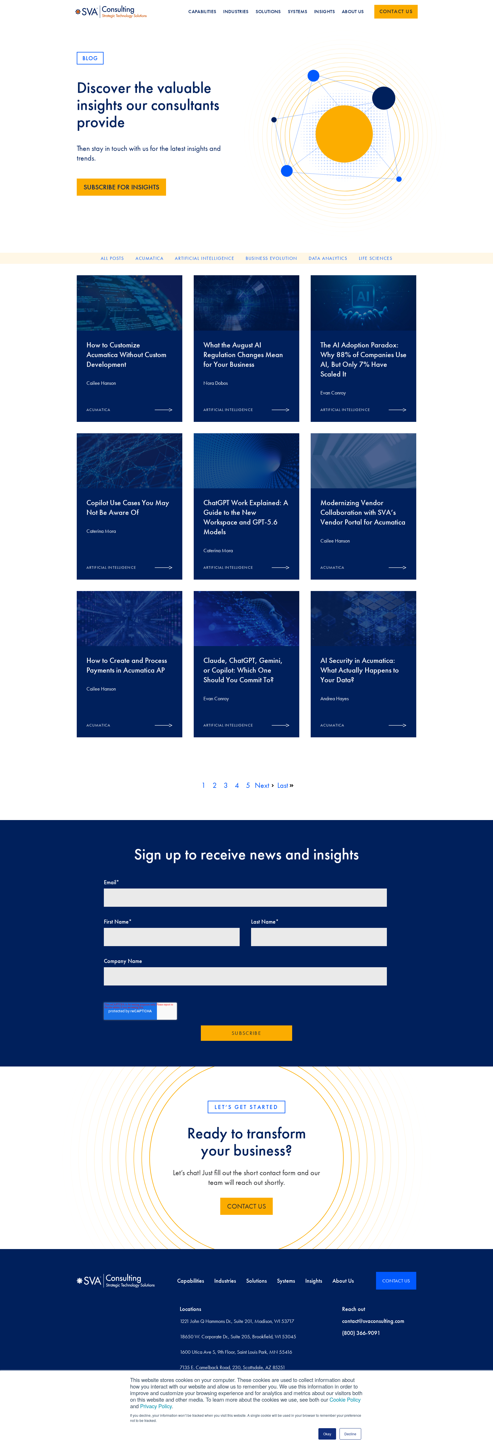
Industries (225, 1281)
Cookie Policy (345, 1399)
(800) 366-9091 (361, 1332)
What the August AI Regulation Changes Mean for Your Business (243, 355)
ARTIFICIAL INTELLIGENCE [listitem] (204, 258)
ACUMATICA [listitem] (149, 258)
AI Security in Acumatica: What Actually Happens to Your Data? (359, 670)
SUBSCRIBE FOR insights (121, 187)
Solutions (256, 1281)
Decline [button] (350, 1433)
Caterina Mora (101, 531)
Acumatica (98, 409)
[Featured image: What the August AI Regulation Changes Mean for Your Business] (246, 302)
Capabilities (190, 1281)
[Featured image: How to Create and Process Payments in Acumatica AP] (129, 618)
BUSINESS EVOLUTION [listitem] (271, 258)
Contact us (396, 11)
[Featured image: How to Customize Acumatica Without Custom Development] (129, 302)
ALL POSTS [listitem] (112, 258)
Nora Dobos (215, 383)
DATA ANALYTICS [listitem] (328, 258)
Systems (286, 1281)
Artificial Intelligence (228, 409)
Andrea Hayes (334, 698)
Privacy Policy (156, 1406)
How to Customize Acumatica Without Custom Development (126, 355)
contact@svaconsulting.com (373, 1321)
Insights (313, 1281)
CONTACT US (246, 1206)
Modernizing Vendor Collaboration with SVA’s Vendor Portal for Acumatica (362, 512)
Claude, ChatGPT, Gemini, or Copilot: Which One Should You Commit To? (243, 670)
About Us (343, 1281)
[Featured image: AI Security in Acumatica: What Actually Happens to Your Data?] (363, 618)
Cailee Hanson (101, 383)
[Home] (116, 1281)
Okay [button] (327, 1433)
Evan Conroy (333, 393)
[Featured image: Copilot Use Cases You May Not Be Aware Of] (129, 460)
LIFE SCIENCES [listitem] (376, 258)
